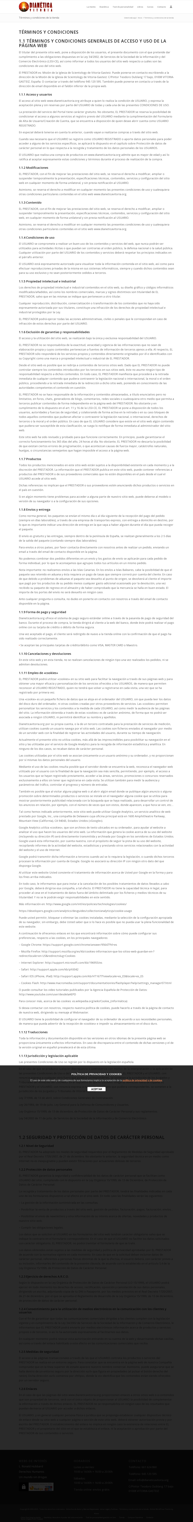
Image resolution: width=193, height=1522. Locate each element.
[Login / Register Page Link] (171, 7)
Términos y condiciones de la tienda (39, 17)
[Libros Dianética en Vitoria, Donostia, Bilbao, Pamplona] (35, 6)
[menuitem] (91, 6)
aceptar (96, 1089)
